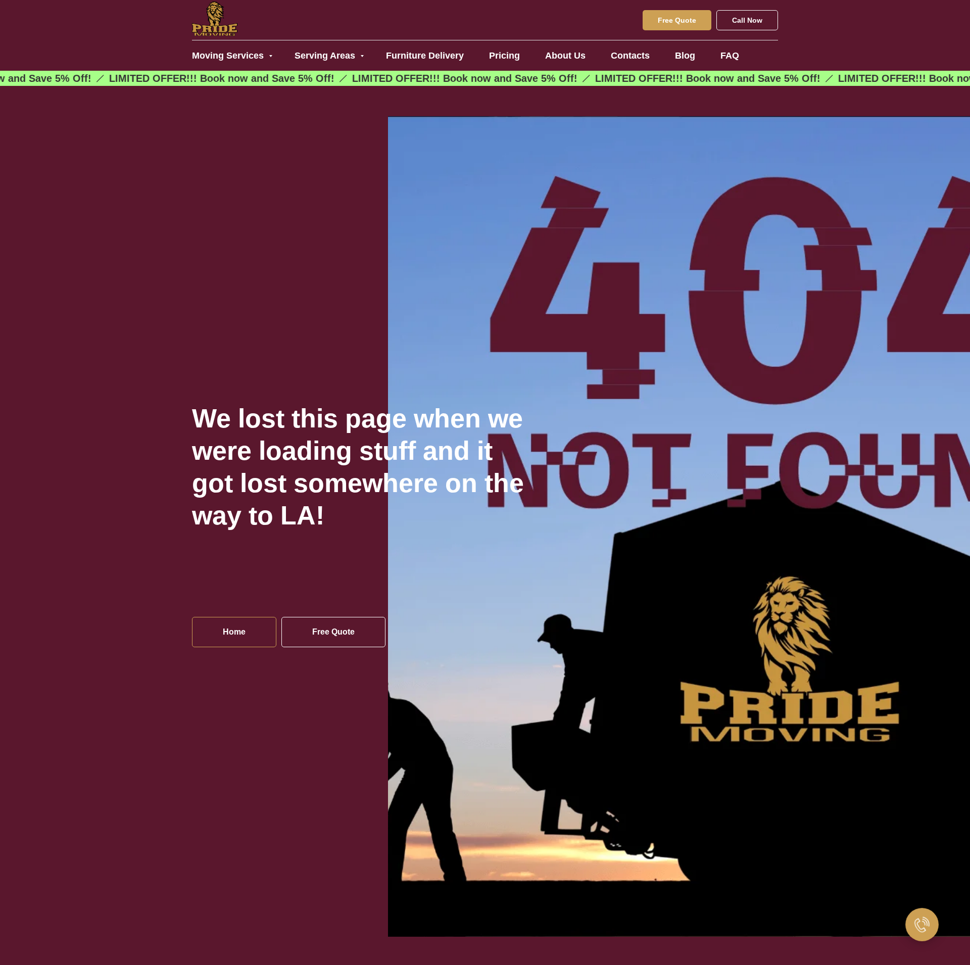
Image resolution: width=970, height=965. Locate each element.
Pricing (504, 56)
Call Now (747, 20)
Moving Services (229, 56)
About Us (565, 56)
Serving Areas (326, 56)
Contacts (630, 56)
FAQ (729, 56)
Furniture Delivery (425, 56)
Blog (685, 56)
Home (234, 632)
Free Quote (677, 20)
